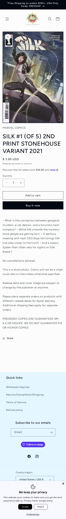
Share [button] (10, 338)
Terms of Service (16, 402)
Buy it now (33, 205)
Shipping (7, 164)
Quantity (7, 175)
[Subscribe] (51, 432)
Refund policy (14, 409)
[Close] (63, 483)
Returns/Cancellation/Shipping (25, 394)
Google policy (46, 500)
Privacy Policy (31, 500)
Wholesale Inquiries (18, 387)
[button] (7, 19)
